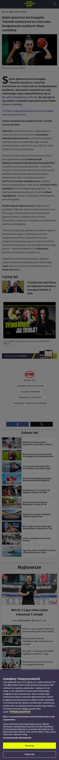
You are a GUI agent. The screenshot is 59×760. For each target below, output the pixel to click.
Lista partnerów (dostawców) (17, 737)
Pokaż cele (29, 754)
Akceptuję (29, 745)
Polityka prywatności (20, 711)
